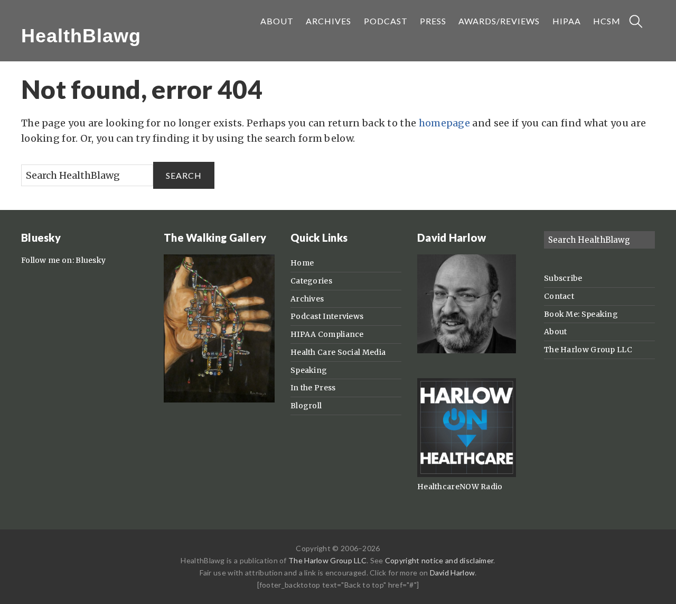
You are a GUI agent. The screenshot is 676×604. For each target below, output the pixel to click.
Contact (559, 296)
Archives (307, 299)
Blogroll (306, 405)
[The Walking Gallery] (219, 400)
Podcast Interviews (326, 316)
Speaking (308, 370)
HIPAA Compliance (327, 334)
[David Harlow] (466, 350)
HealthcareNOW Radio (460, 486)
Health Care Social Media (338, 352)
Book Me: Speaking (581, 314)
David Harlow (452, 572)
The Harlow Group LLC (588, 349)
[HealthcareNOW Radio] (466, 474)
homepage (444, 123)
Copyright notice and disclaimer (439, 560)
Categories (311, 281)
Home (302, 263)
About (555, 331)
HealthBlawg (81, 36)
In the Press (313, 387)
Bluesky (91, 260)
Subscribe (563, 278)
